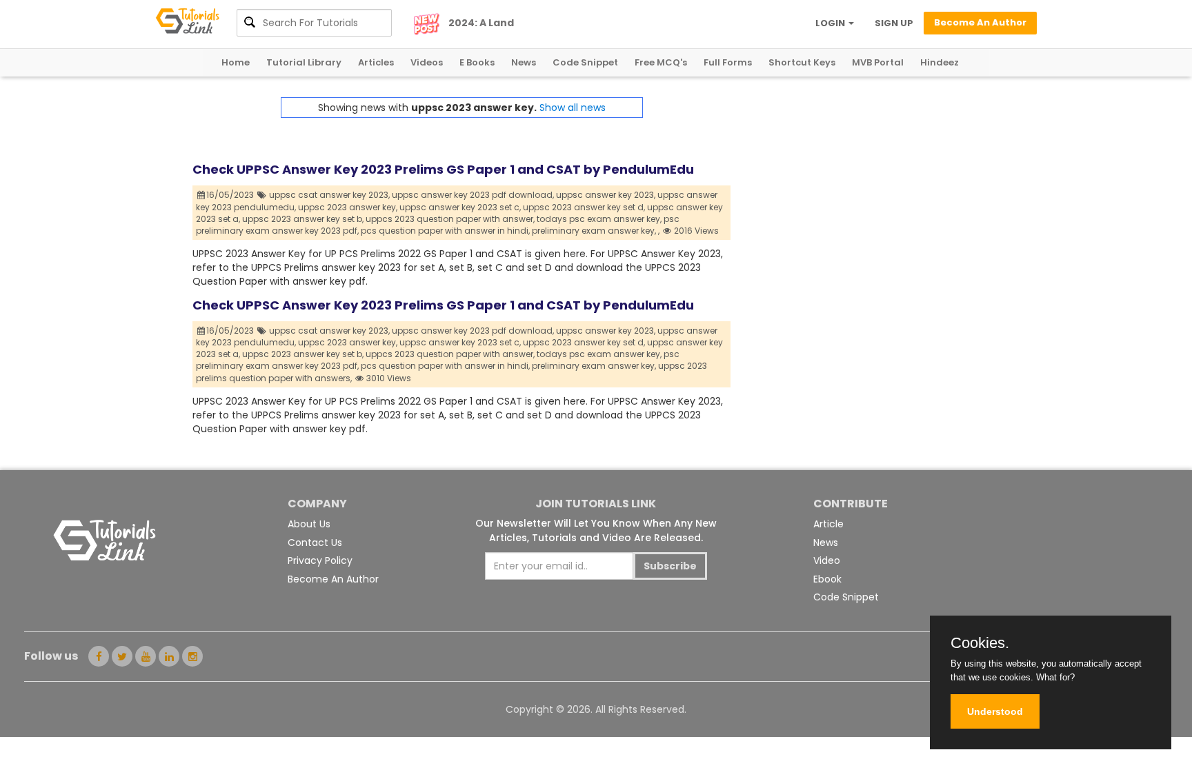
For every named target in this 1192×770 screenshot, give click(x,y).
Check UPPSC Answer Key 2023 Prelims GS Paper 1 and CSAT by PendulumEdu (443, 169)
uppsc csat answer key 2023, (329, 195)
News (523, 62)
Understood (995, 711)
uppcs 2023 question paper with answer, (450, 219)
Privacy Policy (320, 560)
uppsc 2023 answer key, (347, 207)
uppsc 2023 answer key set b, (303, 219)
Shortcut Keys (801, 62)
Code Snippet (585, 62)
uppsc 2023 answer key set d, (584, 207)
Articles (376, 62)
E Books (477, 62)
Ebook (827, 579)
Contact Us (315, 542)
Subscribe (670, 566)
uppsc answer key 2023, (605, 195)
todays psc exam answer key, (599, 219)
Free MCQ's (661, 62)
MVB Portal (878, 62)
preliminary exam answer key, (594, 230)
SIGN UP (894, 23)
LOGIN (831, 23)
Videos (426, 62)
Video (826, 560)
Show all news (572, 107)
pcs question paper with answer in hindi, (445, 230)
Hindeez (939, 62)
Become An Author (333, 579)
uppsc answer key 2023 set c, (460, 207)
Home (235, 62)
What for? (1055, 677)
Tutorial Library (303, 62)
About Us (309, 524)
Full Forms (728, 62)
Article (828, 524)
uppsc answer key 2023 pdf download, (473, 195)
